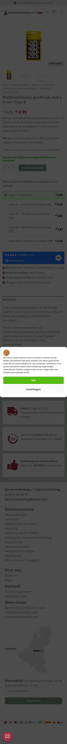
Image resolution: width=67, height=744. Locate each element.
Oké (33, 380)
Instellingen (33, 389)
